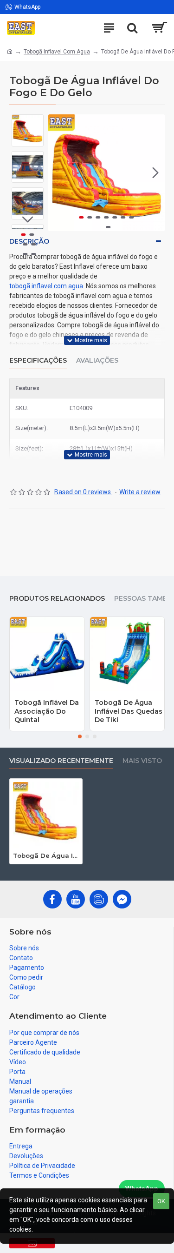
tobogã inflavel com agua (46, 286)
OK (161, 1201)
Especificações (38, 361)
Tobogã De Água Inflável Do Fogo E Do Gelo (46, 855)
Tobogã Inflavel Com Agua (57, 51)
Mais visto (142, 761)
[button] (57, 172)
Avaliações (97, 361)
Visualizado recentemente (61, 761)
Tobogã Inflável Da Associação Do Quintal (46, 710)
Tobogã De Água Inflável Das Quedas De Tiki (128, 710)
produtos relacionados (57, 599)
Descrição (29, 241)
